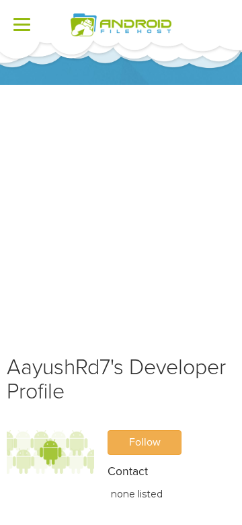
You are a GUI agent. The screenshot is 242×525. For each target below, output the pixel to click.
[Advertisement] (121, 213)
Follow (145, 442)
